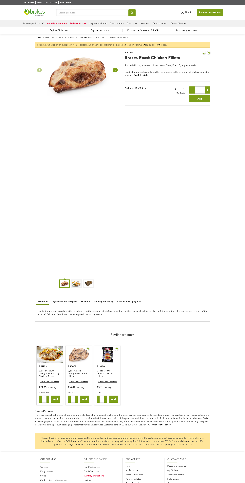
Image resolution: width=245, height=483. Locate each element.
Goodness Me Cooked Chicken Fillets (105, 373)
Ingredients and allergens (64, 301)
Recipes (87, 479)
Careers (44, 466)
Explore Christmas (59, 30)
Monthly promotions (94, 475)
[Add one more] (208, 90)
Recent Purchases (134, 474)
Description (42, 301)
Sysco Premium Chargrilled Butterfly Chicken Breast (49, 373)
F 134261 (101, 366)
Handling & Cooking (103, 301)
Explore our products (101, 30)
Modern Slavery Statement (53, 479)
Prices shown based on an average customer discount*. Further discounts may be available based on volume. (101, 44)
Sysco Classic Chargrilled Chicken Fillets (77, 373)
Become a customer (210, 12)
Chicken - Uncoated (86, 37)
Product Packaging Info (129, 301)
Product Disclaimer (161, 424)
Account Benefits (175, 474)
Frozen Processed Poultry (67, 37)
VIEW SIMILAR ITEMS (49, 381)
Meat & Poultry (49, 37)
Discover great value (186, 30)
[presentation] (122, 314)
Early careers (46, 471)
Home (39, 37)
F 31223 (43, 366)
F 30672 (72, 366)
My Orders (172, 470)
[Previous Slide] (39, 70)
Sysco (43, 475)
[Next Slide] (115, 70)
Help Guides (173, 478)
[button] (132, 12)
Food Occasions (92, 471)
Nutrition (85, 301)
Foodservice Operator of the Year (143, 30)
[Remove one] (192, 90)
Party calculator (133, 478)
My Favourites (132, 470)
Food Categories (92, 466)
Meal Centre (100, 37)
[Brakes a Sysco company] (34, 12)
